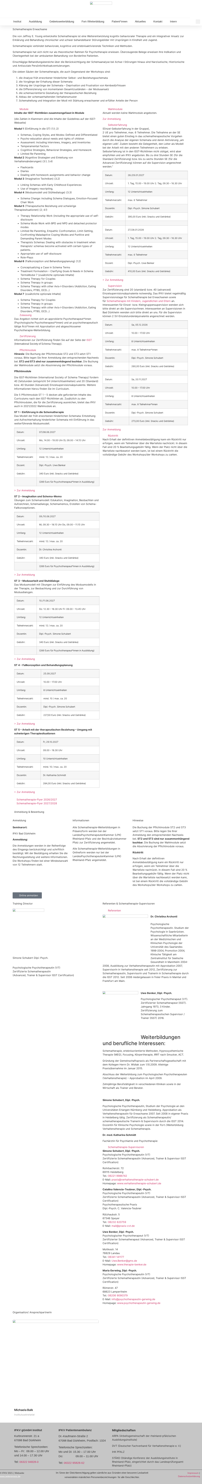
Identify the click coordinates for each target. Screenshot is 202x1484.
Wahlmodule (115, 109)
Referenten (114, 910)
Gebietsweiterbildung (61, 21)
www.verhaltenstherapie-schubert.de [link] (139, 1183)
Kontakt (157, 21)
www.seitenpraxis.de (10, 1476)
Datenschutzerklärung (189, 1476)
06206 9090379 (118, 1295)
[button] (198, 21)
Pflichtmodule (28, 350)
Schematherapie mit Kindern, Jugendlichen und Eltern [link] (139, 301)
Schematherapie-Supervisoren (126, 1147)
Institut (17, 21)
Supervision (115, 285)
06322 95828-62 (74, 1462)
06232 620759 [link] (117, 1222)
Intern (173, 21)
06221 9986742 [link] (117, 1175)
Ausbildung (35, 21)
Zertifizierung (28, 336)
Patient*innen (119, 21)
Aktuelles (140, 21)
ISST (89, 340)
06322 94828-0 (29, 1461)
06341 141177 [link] (116, 1256)
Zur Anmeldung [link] (112, 118)
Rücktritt (113, 435)
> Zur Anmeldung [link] (24, 490)
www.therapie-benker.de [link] (131, 1264)
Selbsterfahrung (117, 124)
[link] (135, 1179)
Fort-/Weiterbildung (93, 21)
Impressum (193, 1473)
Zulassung (26, 315)
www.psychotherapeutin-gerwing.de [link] (138, 1303)
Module (24, 109)
